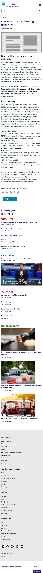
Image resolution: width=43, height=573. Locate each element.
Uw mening (37, 571)
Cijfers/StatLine (6, 441)
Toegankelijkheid (6, 531)
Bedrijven (4, 473)
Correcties (4, 513)
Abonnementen (6, 539)
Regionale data (5, 455)
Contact (3, 496)
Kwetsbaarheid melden (8, 533)
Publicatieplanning (7, 553)
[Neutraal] (11, 192)
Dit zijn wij (4, 502)
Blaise (3, 463)
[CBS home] (10, 4)
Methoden (4, 460)
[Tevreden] (14, 192)
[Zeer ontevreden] (3, 192)
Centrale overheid (6, 476)
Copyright (4, 525)
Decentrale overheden (8, 478)
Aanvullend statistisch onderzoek (11, 452)
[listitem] (2, 214)
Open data (4, 447)
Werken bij (4, 507)
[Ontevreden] (7, 192)
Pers (2, 499)
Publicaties (4, 458)
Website (3, 522)
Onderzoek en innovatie (8, 505)
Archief (3, 536)
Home (4, 17)
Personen (4, 481)
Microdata (4, 449)
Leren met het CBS (6, 510)
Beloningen (4, 487)
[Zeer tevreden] (18, 192)
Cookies (3, 528)
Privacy (3, 484)
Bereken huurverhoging (8, 444)
